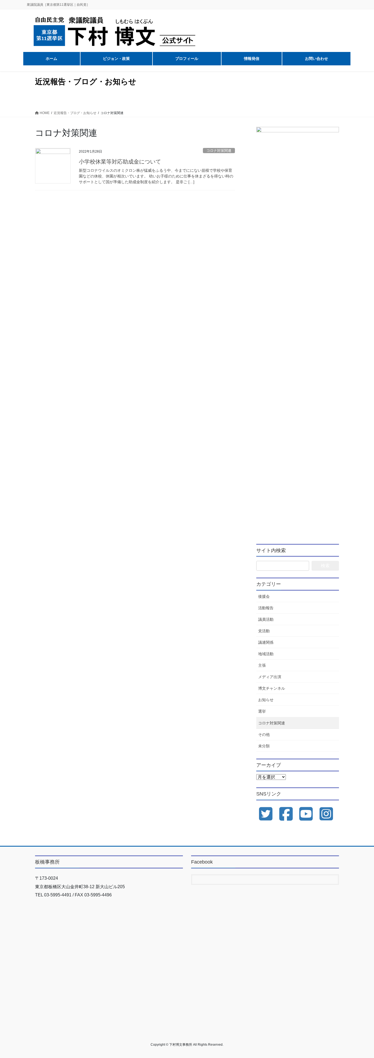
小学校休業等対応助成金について (120, 162)
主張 (262, 665)
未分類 (264, 746)
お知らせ (266, 700)
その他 (264, 734)
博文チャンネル (271, 688)
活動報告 (266, 608)
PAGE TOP (360, 1021)
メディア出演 (269, 677)
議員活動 (266, 619)
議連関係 (266, 642)
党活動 (264, 631)
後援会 (264, 596)
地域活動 (266, 654)
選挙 (262, 711)
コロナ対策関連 (218, 150)
